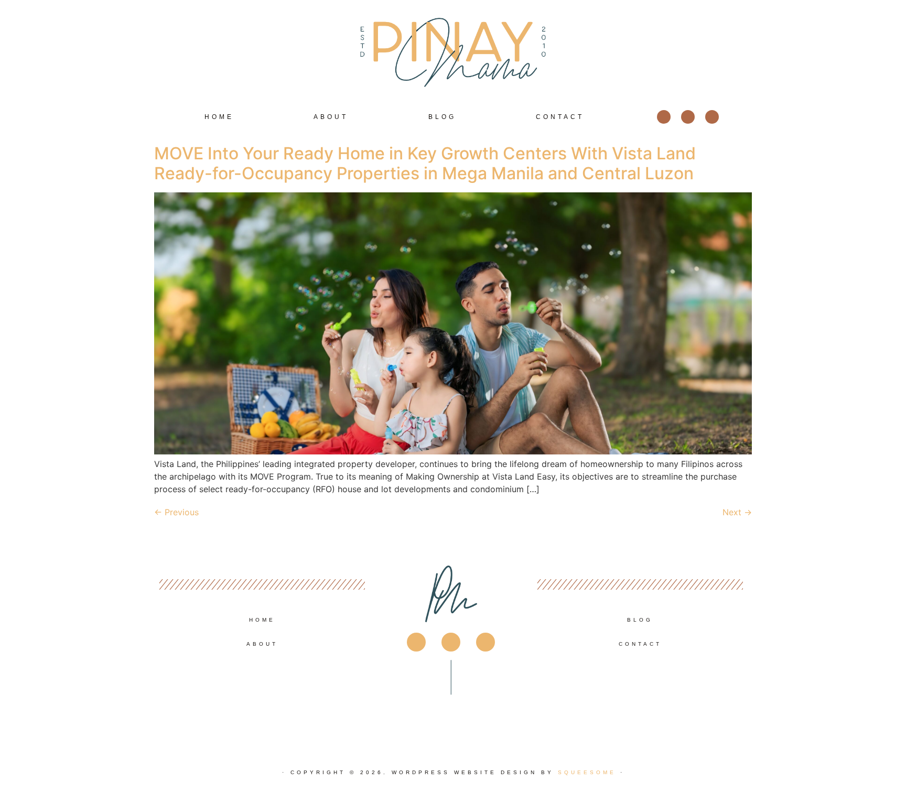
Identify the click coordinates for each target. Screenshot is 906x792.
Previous (176, 512)
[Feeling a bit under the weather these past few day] (502, 710)
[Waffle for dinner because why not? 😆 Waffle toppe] (403, 710)
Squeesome (587, 772)
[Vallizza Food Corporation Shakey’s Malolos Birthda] (304, 710)
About (331, 117)
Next (737, 512)
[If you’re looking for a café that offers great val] (700, 710)
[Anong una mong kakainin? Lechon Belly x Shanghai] (601, 710)
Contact (560, 117)
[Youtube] (712, 117)
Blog (442, 117)
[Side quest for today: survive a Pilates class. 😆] (206, 710)
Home (219, 117)
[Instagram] (688, 117)
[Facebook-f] (664, 117)
